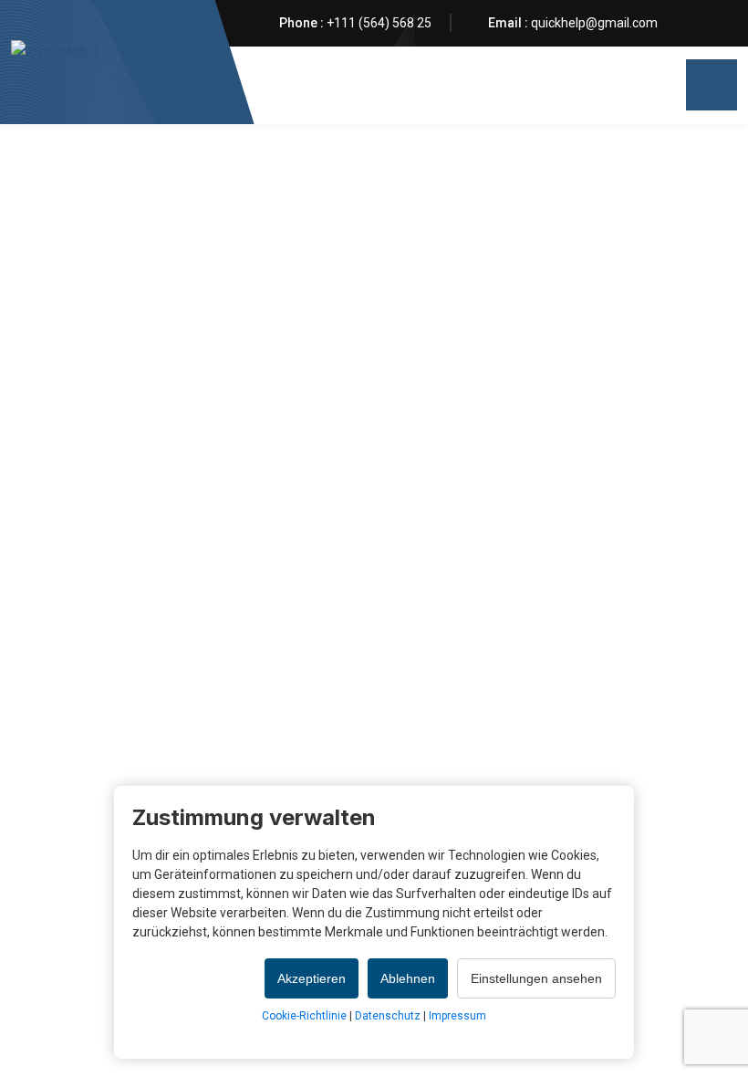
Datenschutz (388, 1015)
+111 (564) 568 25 (379, 23)
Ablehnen (407, 978)
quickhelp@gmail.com (594, 23)
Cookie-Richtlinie (304, 1015)
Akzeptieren (311, 978)
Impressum (457, 1015)
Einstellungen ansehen (536, 978)
